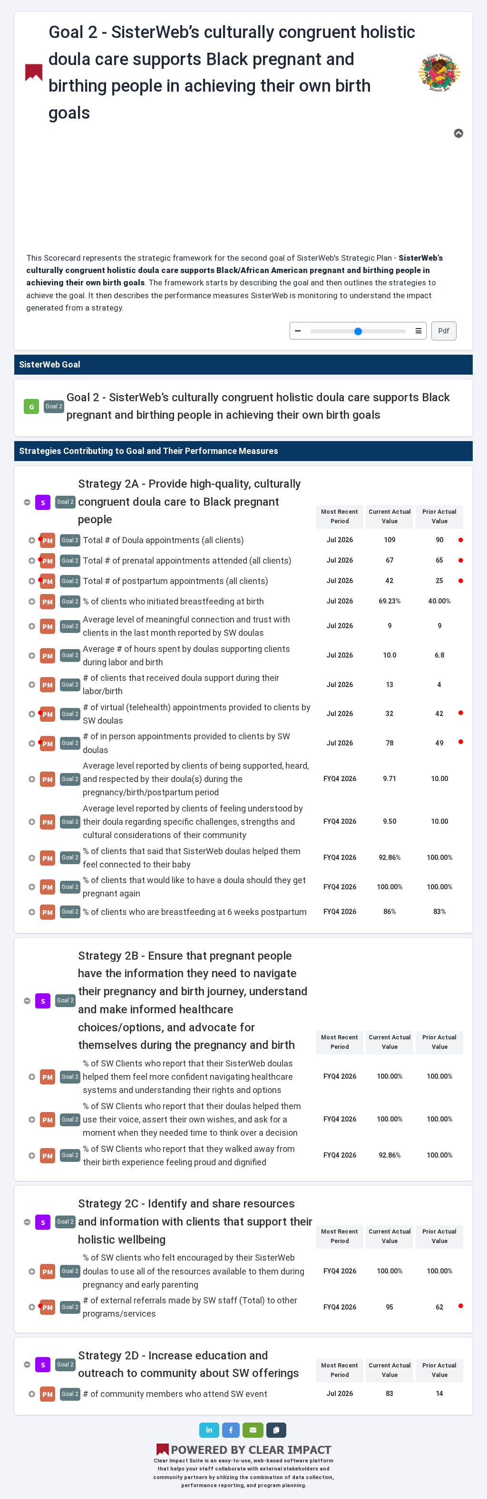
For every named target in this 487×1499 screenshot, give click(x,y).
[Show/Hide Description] (458, 133)
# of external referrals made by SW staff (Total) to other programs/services (190, 1307)
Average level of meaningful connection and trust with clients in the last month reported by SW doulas (186, 626)
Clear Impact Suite (178, 1461)
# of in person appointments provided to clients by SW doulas (186, 742)
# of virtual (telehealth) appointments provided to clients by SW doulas (197, 714)
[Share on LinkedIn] (209, 1430)
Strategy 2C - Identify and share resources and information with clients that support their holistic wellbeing (195, 1221)
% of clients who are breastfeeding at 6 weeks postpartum (195, 912)
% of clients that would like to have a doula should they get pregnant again (194, 886)
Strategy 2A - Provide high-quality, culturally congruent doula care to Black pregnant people (189, 501)
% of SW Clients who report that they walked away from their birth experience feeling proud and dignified (189, 1155)
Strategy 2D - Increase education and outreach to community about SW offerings (188, 1364)
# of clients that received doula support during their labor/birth (181, 684)
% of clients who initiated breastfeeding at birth (173, 601)
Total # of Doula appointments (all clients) (163, 540)
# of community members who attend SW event (175, 1394)
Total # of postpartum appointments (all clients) (175, 581)
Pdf (443, 331)
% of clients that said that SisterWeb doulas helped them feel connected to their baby (192, 857)
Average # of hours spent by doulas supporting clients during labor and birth (186, 655)
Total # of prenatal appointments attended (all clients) (187, 561)
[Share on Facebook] (231, 1430)
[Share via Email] (253, 1430)
